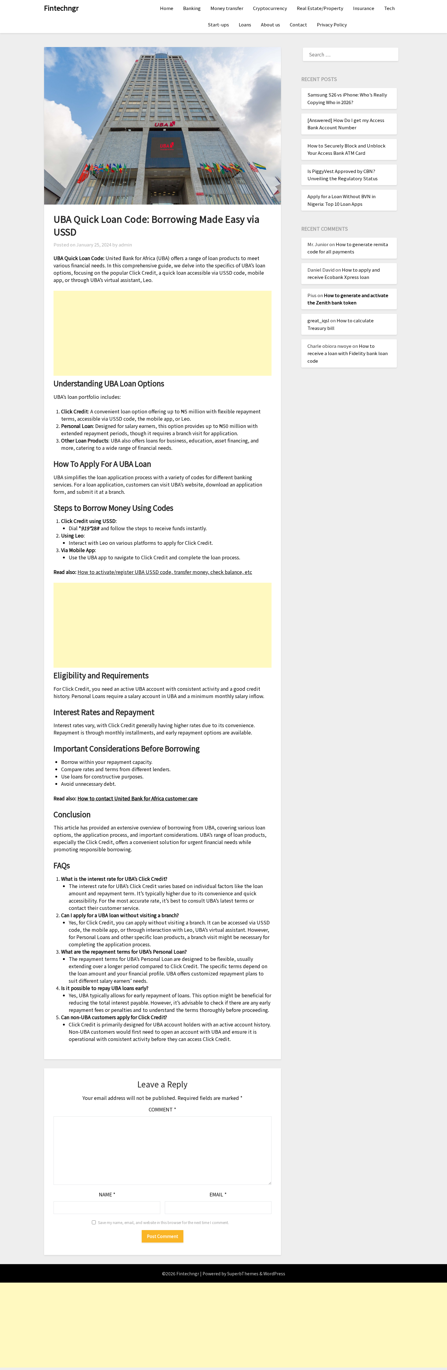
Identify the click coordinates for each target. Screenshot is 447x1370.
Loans (245, 24)
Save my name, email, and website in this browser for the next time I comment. (163, 1222)
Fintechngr (61, 7)
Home (166, 8)
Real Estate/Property (320, 8)
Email (218, 1194)
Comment (162, 1109)
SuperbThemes (242, 1273)
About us (270, 24)
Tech (389, 8)
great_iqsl (318, 320)
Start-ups (218, 24)
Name (107, 1194)
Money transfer (226, 8)
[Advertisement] (163, 333)
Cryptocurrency (270, 8)
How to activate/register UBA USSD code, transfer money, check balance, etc (165, 571)
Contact (298, 24)
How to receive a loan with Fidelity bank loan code (347, 353)
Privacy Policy (332, 24)
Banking (192, 8)
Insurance (363, 8)
